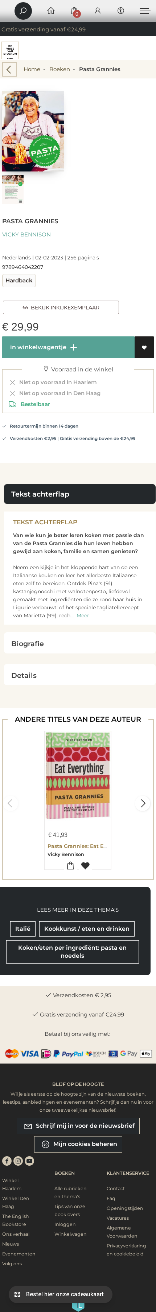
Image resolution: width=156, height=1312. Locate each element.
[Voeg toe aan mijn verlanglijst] (144, 347)
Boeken (59, 69)
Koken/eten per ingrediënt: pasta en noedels (72, 951)
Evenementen (19, 1254)
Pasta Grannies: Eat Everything (88, 846)
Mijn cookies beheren (84, 1144)
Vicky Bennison (26, 234)
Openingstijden (125, 1208)
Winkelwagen (70, 1234)
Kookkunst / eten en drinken (87, 928)
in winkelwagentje (37, 347)
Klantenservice (128, 1173)
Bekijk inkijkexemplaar (63, 307)
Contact (116, 1188)
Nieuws (10, 1244)
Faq (111, 1198)
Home (32, 69)
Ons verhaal (15, 1234)
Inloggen (65, 1224)
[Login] (97, 11)
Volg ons (12, 1263)
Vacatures (118, 1218)
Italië (22, 928)
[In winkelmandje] (70, 866)
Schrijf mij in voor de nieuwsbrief (84, 1125)
